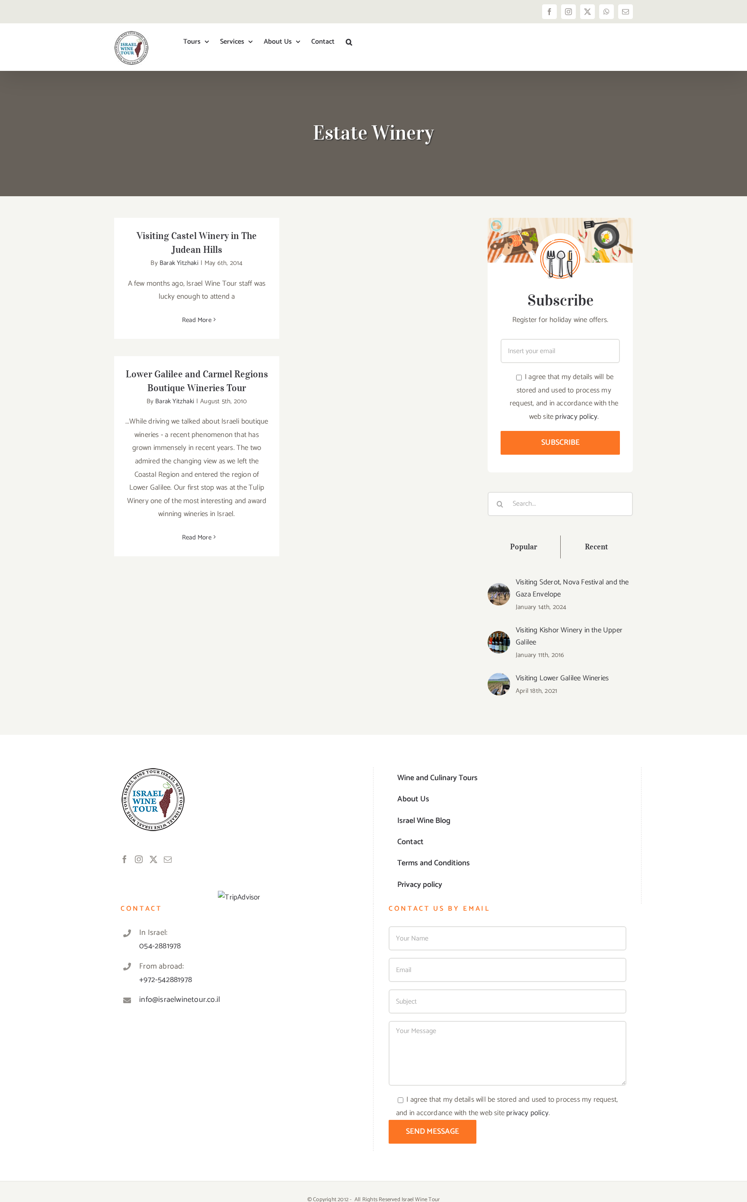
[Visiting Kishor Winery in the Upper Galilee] (499, 637)
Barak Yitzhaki (179, 263)
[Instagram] (139, 859)
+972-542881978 (165, 979)
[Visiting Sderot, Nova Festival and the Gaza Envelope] (499, 589)
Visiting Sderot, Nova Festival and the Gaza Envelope (572, 588)
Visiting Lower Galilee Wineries (562, 678)
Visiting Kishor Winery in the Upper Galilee (569, 636)
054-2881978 (160, 946)
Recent (597, 547)
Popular (523, 547)
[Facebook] (124, 859)
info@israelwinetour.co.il (179, 999)
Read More (196, 320)
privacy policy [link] (576, 417)
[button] (349, 42)
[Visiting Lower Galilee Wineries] (499, 679)
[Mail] (168, 859)
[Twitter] (153, 859)
